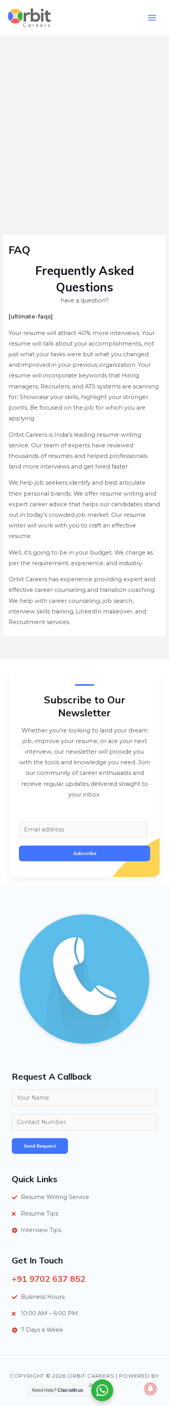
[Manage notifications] (150, 1388)
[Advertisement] (84, 123)
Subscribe (84, 853)
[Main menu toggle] (152, 18)
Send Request (40, 1146)
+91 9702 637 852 (48, 1278)
